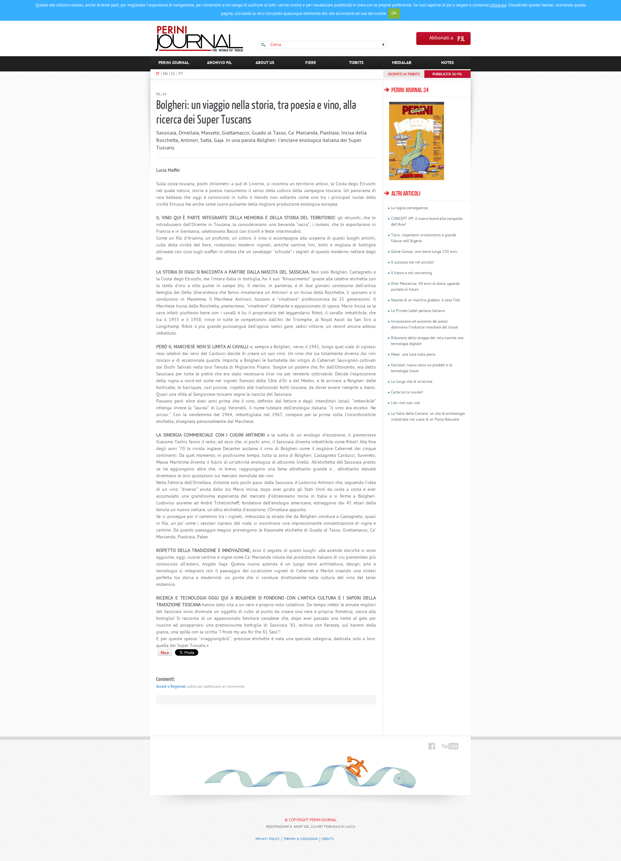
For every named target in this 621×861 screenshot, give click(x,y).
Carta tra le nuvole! (407, 392)
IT (157, 74)
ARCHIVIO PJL (219, 63)
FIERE (310, 63)
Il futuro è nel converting (411, 273)
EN (165, 74)
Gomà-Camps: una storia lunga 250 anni (424, 251)
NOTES (447, 63)
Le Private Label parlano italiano (418, 311)
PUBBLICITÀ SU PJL (447, 74)
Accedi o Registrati (171, 686)
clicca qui (498, 5)
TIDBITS (356, 63)
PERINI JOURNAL (173, 63)
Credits (327, 839)
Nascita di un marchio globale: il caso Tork (425, 300)
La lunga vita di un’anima (411, 381)
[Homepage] (199, 50)
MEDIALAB (401, 63)
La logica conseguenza (409, 208)
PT (181, 74)
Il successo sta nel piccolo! (412, 262)
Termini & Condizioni (300, 839)
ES (173, 74)
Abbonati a (441, 38)
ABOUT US (265, 63)
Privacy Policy (268, 839)
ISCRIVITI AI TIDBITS (404, 74)
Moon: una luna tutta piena (413, 354)
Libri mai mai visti (405, 403)
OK (394, 13)
